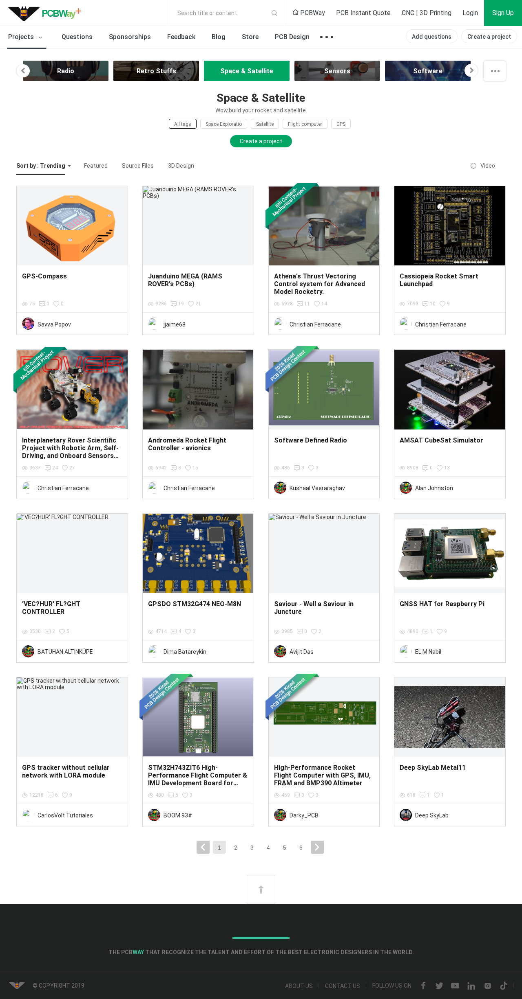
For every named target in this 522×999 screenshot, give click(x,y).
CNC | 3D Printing (426, 13)
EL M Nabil (428, 651)
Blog (219, 37)
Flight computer (305, 124)
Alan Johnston (434, 488)
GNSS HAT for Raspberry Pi (442, 604)
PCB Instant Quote (363, 13)
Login (470, 13)
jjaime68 (175, 324)
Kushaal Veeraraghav (317, 488)
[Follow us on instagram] (488, 986)
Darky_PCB (304, 815)
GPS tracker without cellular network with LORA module (66, 771)
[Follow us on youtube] (455, 986)
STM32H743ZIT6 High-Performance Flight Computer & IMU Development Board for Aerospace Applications (197, 779)
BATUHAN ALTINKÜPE (65, 651)
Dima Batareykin (185, 651)
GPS (340, 124)
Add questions (431, 36)
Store (250, 37)
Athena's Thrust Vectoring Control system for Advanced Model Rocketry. (319, 284)
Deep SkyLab (432, 815)
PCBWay (312, 13)
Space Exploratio (224, 124)
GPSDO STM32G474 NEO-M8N (194, 604)
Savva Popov (54, 324)
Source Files (138, 165)
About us (299, 986)
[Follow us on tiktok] (504, 986)
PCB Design (292, 37)
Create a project (489, 36)
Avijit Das (302, 651)
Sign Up (503, 13)
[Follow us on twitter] (439, 986)
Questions (77, 37)
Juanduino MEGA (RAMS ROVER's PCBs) (185, 280)
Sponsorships (130, 37)
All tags (182, 124)
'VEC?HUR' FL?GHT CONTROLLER (51, 608)
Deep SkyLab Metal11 (433, 767)
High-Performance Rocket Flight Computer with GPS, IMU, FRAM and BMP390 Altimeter (322, 775)
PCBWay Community (47, 13)
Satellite (265, 124)
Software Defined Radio (310, 440)
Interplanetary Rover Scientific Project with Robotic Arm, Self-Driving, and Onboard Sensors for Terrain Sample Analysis (70, 451)
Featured (96, 165)
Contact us (342, 986)
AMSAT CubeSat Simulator (441, 440)
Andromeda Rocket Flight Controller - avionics (187, 444)
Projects (21, 37)
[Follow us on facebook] (423, 986)
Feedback (181, 37)
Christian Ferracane (315, 324)
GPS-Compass (44, 276)
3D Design (181, 165)
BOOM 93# (178, 815)
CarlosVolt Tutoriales (65, 815)
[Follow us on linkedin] (471, 986)
